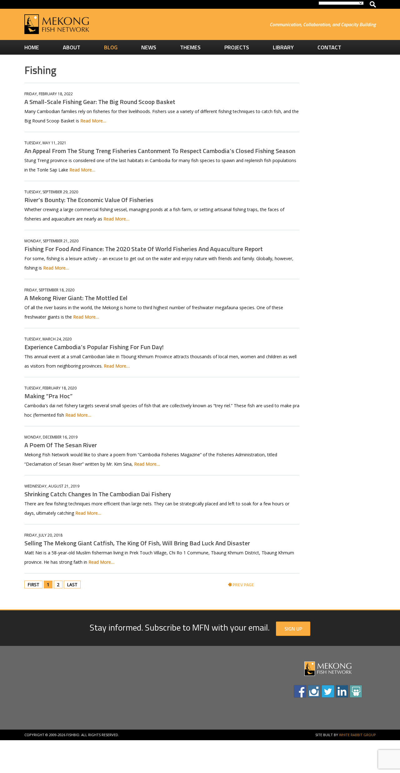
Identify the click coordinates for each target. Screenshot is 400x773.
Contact (329, 47)
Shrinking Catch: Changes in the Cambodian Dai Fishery (97, 494)
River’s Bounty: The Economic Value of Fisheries (88, 200)
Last (72, 584)
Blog (111, 47)
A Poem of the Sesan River (60, 445)
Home (31, 47)
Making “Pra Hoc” (48, 396)
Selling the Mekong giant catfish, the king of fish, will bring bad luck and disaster (137, 543)
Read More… (93, 121)
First (33, 584)
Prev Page (243, 584)
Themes (190, 47)
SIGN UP (293, 628)
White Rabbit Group (357, 734)
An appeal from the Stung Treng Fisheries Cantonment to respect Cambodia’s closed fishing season (159, 151)
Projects (236, 47)
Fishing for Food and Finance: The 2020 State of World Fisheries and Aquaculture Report (143, 249)
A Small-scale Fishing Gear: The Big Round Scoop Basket (99, 102)
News (148, 47)
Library (283, 47)
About (71, 47)
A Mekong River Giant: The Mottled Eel (76, 298)
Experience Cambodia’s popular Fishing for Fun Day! (94, 347)
